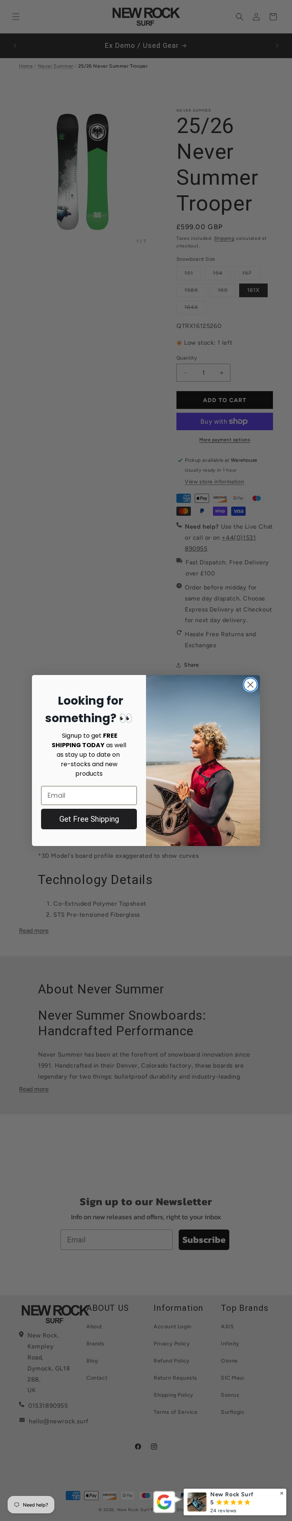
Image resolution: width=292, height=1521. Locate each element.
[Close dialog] (250, 684)
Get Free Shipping (89, 819)
